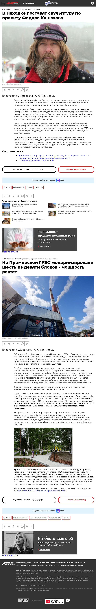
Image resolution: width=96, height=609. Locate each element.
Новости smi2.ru (10, 252)
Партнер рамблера (36, 600)
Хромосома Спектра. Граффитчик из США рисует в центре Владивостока (54, 155)
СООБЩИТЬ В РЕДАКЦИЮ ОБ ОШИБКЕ (71, 565)
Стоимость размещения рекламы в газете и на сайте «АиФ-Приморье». (60, 563)
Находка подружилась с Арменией (36, 160)
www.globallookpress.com (11, 84)
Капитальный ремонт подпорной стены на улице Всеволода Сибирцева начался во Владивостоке (73, 206)
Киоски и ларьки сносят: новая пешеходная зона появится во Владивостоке (28, 212)
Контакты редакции (23, 563)
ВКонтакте (38, 491)
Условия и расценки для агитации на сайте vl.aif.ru (35, 565)
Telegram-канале (52, 491)
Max (64, 491)
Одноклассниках (24, 491)
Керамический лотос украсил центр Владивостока (43, 158)
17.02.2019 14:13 (7, 9)
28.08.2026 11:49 (7, 259)
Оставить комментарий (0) (76, 169)
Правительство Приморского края (15, 338)
